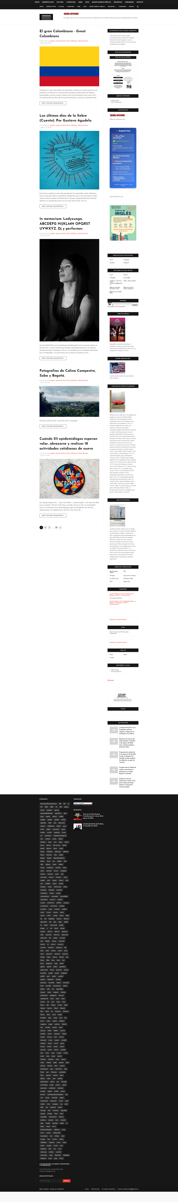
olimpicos (43, 1059)
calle (42, 864)
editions (50, 931)
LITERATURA (71, 2)
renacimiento (44, 1101)
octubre (59, 1056)
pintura (55, 1075)
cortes (50, 909)
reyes (66, 1101)
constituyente (44, 906)
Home (111, 654)
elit (50, 938)
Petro (42, 1075)
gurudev (60, 976)
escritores (60, 944)
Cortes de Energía (120, 169)
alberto (55, 816)
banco (60, 842)
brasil (48, 861)
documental (53, 925)
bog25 (61, 855)
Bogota (43, 858)
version (56, 1145)
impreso (43, 992)
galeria (42, 966)
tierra (63, 1129)
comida (58, 893)
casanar (43, 874)
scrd (49, 1110)
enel (42, 941)
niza (42, 1053)
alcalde (61, 816)
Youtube (112, 262)
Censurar (58, 877)
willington (43, 1158)
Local (111, 275)
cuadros (64, 909)
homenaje (66, 982)
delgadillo (51, 918)
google (51, 973)
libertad (62, 1008)
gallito (55, 966)
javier (63, 998)
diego (60, 922)
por (58, 1081)
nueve (42, 1056)
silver (61, 1113)
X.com (111, 259)
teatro (42, 1126)
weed (50, 1155)
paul (65, 1069)
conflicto (58, 903)
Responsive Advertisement (118, 619)
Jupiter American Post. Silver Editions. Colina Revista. (69, 41)
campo (42, 867)
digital (66, 922)
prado (51, 1085)
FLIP (111, 581)
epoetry (43, 944)
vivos (59, 1149)
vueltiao (51, 1152)
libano (56, 1008)
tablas (62, 1123)
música (55, 1046)
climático (43, 887)
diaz (55, 922)
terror (54, 1126)
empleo (55, 938)
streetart (63, 1120)
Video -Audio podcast (130, 280)
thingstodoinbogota (46, 1129)
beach (61, 848)
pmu (54, 1078)
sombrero (43, 1120)
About (125, 654)
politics (52, 1081)
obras (53, 1056)
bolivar (42, 861)
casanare (50, 874)
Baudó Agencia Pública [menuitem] (97, 6)
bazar (55, 848)
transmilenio (44, 1136)
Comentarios (117, 102)
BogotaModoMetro (59, 858)
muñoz (50, 1043)
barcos (67, 842)
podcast (60, 1078)
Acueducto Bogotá (119, 178)
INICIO (37, 2)
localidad (43, 1018)
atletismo (43, 842)
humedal (48, 986)
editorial (57, 931)
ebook (56, 928)
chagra (54, 880)
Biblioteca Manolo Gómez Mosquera (129, 288)
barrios (49, 845)
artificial (47, 839)
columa (52, 893)
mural (56, 1043)
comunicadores (45, 896)
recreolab (54, 1097)
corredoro (43, 909)
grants (54, 976)
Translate (88, 805)
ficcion (42, 960)
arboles (43, 832)
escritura (43, 947)
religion (62, 1097)
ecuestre (43, 931)
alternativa (62, 823)
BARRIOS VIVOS (48, 2)
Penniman (54, 1072)
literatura (58, 1011)
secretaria (55, 1110)
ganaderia (62, 966)
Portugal (63, 1081)
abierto (66, 807)
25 (56, 807)
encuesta (62, 938)
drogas (42, 928)
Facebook (126, 262)
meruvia (62, 1030)
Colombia (59, 890)
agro (65, 813)
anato (42, 829)
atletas (60, 839)
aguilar (48, 816)
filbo (48, 960)
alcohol (63, 819)
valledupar (44, 1142)
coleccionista (57, 887)
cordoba (61, 906)
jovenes (43, 1002)
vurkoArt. (58, 1152)
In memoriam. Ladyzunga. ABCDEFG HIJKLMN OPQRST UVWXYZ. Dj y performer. (65, 224)
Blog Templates (44, 1189)
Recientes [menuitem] (111, 6)
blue (55, 855)
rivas (48, 1104)
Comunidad (127, 277)
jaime (57, 998)
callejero (48, 864)
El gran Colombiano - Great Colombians (63, 34)
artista (54, 839)
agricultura (58, 813)
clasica (54, 883)
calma (54, 864)
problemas (52, 1088)
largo (65, 1005)
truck (62, 1136)
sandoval (52, 1107)
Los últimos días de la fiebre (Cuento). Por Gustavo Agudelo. (66, 118)
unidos (61, 1139)
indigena (55, 992)
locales (60, 1014)
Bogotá (49, 858)
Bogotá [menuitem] (131, 6)
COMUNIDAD (129, 2)
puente (63, 1091)
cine (42, 883)
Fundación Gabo (128, 578)
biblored (65, 851)
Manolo (64, 1024)
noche (47, 1053)
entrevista (61, 941)
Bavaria (49, 848)
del (45, 918)
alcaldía (56, 819)
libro (42, 1011)
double (61, 925)
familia (42, 957)
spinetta (51, 1120)
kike (48, 1005)
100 (60, 803)
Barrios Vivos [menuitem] (51, 6)
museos (43, 1046)
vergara (49, 1145)
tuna (48, 1139)
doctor (46, 925)
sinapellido (44, 1117)
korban (53, 1005)
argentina (57, 832)
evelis (47, 950)
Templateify (60, 1189)
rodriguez (55, 1104)
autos (49, 842)
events (60, 950)
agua (42, 816)
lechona (43, 1008)
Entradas (116, 100)
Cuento (49, 912)
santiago (43, 1110)
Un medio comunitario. (108, 1189)
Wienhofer (58, 1155)
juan (53, 1002)
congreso (66, 903)
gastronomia (44, 970)
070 (125, 571)
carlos (42, 871)
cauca (56, 874)
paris (56, 1065)
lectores (49, 1008)
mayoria (43, 1030)
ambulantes (51, 826)
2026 (51, 807)
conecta (43, 903)
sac (61, 1104)
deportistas (44, 922)
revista (61, 1101)
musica (49, 1046)
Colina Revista (95, 1189)
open (57, 1059)
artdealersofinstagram (60, 835)
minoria (49, 1037)
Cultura (126, 275)
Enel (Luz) (117, 180)
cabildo (59, 861)
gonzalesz (43, 973)
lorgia (55, 1018)
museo (62, 1043)
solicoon (61, 1117)
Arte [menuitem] (84, 6)
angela (48, 829)
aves (55, 842)
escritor (53, 944)
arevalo (49, 832)
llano (48, 1014)
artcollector (48, 835)
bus (54, 861)
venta (64, 1142)
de (41, 918)
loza (61, 1018)
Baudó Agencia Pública (114, 572)
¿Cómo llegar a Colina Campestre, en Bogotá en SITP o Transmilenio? (122, 594)
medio (49, 1030)
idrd (48, 989)
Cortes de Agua (119, 167)
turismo (55, 1139)
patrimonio (59, 1069)
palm (67, 1062)
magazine (43, 1024)
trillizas (57, 1136)
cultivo (62, 912)
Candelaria (50, 867)
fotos (42, 963)
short (56, 1113)
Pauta (42, 1072)
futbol (61, 963)
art (41, 835)
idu (53, 989)
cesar (48, 880)
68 (56, 527)
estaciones (59, 947)
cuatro (42, 912)
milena (64, 1034)
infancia (63, 992)
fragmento (49, 963)
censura (51, 877)
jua (48, 1002)
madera (55, 1021)
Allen (50, 823)
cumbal (55, 915)
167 (41, 807)
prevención (44, 1088)
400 (61, 807)
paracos (43, 1065)
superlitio (55, 1123)
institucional (44, 995)
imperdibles (59, 989)
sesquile (43, 1113)
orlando (48, 1062)
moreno (61, 1037)
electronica (65, 934)
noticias (59, 1053)
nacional (43, 1049)
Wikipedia (66, 1155)
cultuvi (49, 915)
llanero (42, 1014)
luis (65, 1018)
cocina (50, 887)
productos (60, 1088)
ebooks (62, 928)
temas (48, 1126)
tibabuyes (57, 1129)
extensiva (65, 954)
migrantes (57, 1034)
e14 (51, 928)
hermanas (43, 982)
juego (58, 1002)
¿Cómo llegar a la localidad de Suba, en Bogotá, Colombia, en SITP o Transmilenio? (123, 603)
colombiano (44, 893)
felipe (48, 957)
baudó (42, 848)
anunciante (56, 829)
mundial (64, 1040)
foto (63, 960)
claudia (61, 883)
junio (63, 1002)
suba (42, 1123)
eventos (53, 950)
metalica (43, 1034)
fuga (56, 963)
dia (50, 922)
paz (47, 1072)
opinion (63, 1059)
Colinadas (112, 277)
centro (65, 877)
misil (55, 1037)
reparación (53, 1101)
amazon (43, 826)
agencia (56, 810)
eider (42, 934)
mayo (60, 1027)
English (47, 941)
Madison (61, 1021)
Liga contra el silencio (130, 575)
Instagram (126, 259)
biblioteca (49, 851)
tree (51, 1136)
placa (61, 1075)
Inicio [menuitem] (41, 6)
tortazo (48, 1133)
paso (51, 1069)
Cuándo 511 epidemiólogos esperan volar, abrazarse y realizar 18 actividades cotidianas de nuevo (68, 444)
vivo (54, 1149)
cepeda (42, 880)
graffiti (42, 976)
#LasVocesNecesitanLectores (49, 803)
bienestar (49, 855)
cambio (61, 864)
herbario (58, 979)
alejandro (43, 823)
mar (42, 1027)
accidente (49, 810)
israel (51, 998)
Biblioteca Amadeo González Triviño (115, 288)
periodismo (62, 1072)
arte (42, 839)
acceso (42, 810)
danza (61, 915)
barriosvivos (56, 845)
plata (48, 1078)
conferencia (50, 903)
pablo (55, 1062)
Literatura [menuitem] (70, 6)
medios (56, 1030)
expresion (57, 954)
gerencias (59, 970)
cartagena (63, 871)
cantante (58, 867)
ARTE (87, 2)
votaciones (43, 1152)
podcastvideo (44, 1081)
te (66, 1123)
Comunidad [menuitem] (122, 6)
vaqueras (51, 1142)
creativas (57, 909)
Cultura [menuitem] (61, 6)
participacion (44, 1069)
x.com (50, 1158)
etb (65, 947)
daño (67, 915)
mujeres (57, 1040)
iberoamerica (57, 986)
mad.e (48, 1021)
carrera (56, 871)
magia (50, 1024)
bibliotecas (58, 851)
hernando (51, 982)
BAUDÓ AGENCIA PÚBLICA (101, 2)
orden (42, 1062)
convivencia (53, 906)
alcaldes (43, 819)
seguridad (63, 1110)
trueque (43, 1139)
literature (65, 1011)
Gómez (66, 970)
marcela (47, 1027)
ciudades (47, 883)
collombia (51, 890)
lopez (49, 1018)
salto (42, 1107)
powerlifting (44, 1085)
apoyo (63, 829)
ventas (42, 1145)
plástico (43, 1078)
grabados (64, 973)
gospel (57, 973)
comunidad (55, 896)
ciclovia (61, 880)
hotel (42, 986)
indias (49, 992)
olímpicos (50, 1059)
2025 (46, 807)
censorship (43, 877)
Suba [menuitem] (78, 6)
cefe (62, 874)
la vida (60, 1005)
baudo (64, 845)
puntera (43, 1094)
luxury (42, 1021)
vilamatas (43, 1149)
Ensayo (54, 941)
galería (49, 966)
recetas (47, 1097)
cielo (67, 880)
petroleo (48, 1075)
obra (47, 1056)
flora (53, 960)
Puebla (56, 1091)
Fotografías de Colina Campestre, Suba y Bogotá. (68, 373)
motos (50, 1040)
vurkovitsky (44, 1155)
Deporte (59, 918)
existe (42, 954)
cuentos (55, 912)
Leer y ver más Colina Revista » (53, 103)
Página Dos (127, 581)
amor (64, 826)
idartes (65, 986)
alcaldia (50, 819)
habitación (50, 979)
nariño (50, 1049)
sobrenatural (52, 1117)
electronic (56, 934)
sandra (60, 1107)
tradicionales (56, 1133)
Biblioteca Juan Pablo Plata (116, 292)
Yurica (61, 1158)
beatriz (42, 851)
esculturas (51, 947)
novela (65, 1053)
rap (66, 1094)
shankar (49, 1113)
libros (47, 1011)
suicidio (48, 1123)
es (48, 944)
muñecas (43, 1043)
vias (61, 1145)
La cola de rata (114, 578)
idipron (43, 989)
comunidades (64, 896)
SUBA (80, 2)
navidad (63, 1049)
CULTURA (60, 2)
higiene (59, 982)
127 (64, 803)
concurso (52, 899)
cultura (42, 915)
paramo (50, 1065)
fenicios (55, 957)
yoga (55, 1158)
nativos (56, 1049)
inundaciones (44, 998)
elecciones (48, 934)
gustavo (43, 979)
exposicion (49, 954)
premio (58, 1085)
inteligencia (53, 995)
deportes (66, 918)
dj (41, 925)
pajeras (61, 1062)
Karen (42, 1005)
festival (62, 957)
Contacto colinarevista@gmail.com (128, 1189)
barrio (42, 845)
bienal (42, 855)
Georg (52, 970)
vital (50, 1149)
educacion (64, 931)
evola (65, 950)
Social (111, 680)
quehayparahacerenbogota (55, 1094)
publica (50, 1091)
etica (42, 950)
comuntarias (44, 899)
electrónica (44, 938)
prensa (64, 1085)
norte (52, 1053)
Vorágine (112, 575)
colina (65, 887)
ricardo (43, 1104)
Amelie (58, 826)
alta (55, 823)
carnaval (48, 871)
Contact (112, 657)
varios (58, 1142)
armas (64, 832)
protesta (43, 1091)
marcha (54, 1027)
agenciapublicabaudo (47, 813)
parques (62, 1065)
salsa (66, 1104)
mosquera (43, 1040)
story (57, 1120)
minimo (43, 1037)
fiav (67, 957)
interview (61, 995)
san (47, 1107)
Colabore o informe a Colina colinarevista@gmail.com (116, 282)
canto (64, 867)
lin (52, 1011)
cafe (65, 861)
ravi (42, 1097)
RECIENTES (118, 2)
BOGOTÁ (140, 2)
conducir (60, 899)
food (58, 960)
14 (68, 803)
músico (62, 1046)
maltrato (57, 1024)
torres (42, 1133)
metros (50, 1034)
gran (48, 976)
